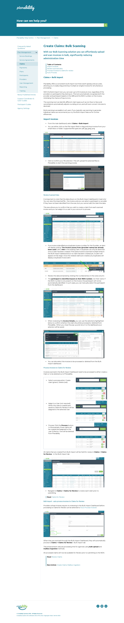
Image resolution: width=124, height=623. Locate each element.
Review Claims (57, 557)
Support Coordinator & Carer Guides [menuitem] (26, 100)
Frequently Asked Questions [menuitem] (24, 47)
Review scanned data (55, 68)
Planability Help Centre (25, 38)
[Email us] (105, 606)
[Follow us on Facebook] (97, 606)
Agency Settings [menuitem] (23, 108)
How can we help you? (32, 20)
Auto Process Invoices (88, 507)
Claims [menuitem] (22, 64)
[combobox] (60, 25)
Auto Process (52, 72)
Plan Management (43, 38)
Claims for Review (58, 497)
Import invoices (52, 66)
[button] (36, 52)
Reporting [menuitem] (23, 87)
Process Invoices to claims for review (60, 70)
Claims (56, 38)
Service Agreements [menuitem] (27, 60)
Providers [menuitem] (23, 79)
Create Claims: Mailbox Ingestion (68, 565)
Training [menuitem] (22, 91)
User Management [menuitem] (26, 83)
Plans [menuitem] (22, 71)
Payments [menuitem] (23, 68)
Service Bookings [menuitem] (26, 56)
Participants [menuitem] (24, 75)
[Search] (105, 25)
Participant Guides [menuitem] (24, 104)
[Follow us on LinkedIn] (101, 606)
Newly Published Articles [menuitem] (27, 95)
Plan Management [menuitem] (24, 52)
